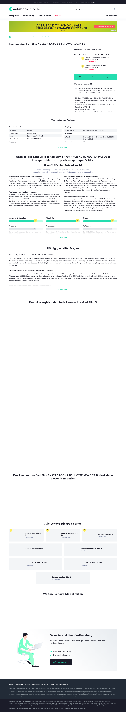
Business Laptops (15, 494)
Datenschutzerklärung (32, 684)
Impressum (44, 684)
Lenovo (15, 37)
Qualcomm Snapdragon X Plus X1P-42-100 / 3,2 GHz (95, 101)
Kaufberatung (28, 16)
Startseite (10, 37)
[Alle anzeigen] (63, 237)
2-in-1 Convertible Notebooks (19, 502)
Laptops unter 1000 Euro (17, 509)
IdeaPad (86, 199)
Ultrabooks (13, 498)
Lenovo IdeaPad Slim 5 (41, 37)
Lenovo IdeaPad (25, 37)
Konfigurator (14, 16)
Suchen (115, 9)
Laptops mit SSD (15, 487)
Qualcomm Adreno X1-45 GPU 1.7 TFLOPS (99, 105)
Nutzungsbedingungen (16, 684)
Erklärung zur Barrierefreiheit (59, 684)
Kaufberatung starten (60, 662)
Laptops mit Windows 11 (17, 491)
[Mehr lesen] (63, 147)
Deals (58, 16)
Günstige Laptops (15, 513)
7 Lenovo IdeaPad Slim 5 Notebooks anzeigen (94, 77)
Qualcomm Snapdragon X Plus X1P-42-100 (22, 406)
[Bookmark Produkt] (9, 309)
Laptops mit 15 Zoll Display (18, 506)
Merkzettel (113, 16)
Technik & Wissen (44, 16)
